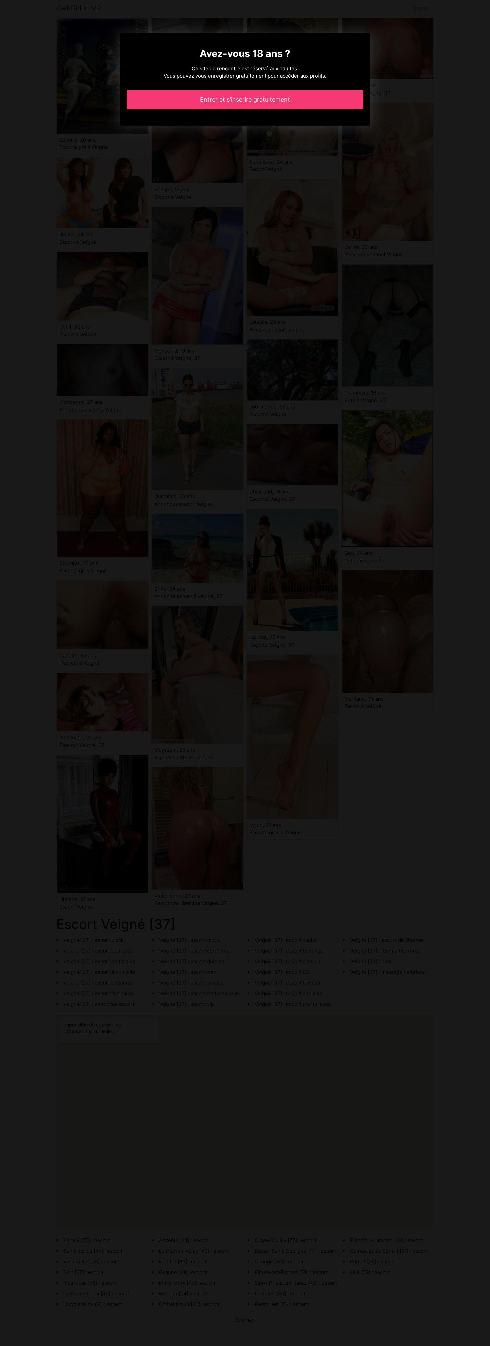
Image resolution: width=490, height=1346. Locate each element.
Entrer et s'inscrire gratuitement (245, 99)
